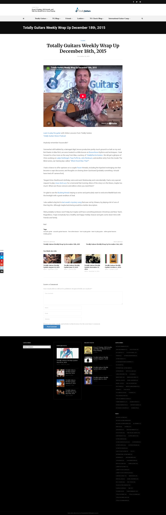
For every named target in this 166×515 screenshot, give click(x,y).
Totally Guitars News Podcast (54, 136)
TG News (83, 40)
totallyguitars (121, 494)
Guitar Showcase (133, 445)
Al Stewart (137, 423)
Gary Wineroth (121, 435)
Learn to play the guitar (52, 133)
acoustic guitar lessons (60, 231)
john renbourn (132, 460)
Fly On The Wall (132, 352)
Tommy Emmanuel (121, 401)
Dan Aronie (120, 429)
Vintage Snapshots (122, 404)
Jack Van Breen (131, 457)
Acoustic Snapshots (122, 346)
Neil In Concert (131, 383)
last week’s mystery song (71, 202)
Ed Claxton (120, 352)
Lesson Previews (121, 374)
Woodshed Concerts (122, 408)
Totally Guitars (40, 18)
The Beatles (120, 491)
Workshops (135, 408)
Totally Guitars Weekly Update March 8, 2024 (71, 371)
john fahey (120, 460)
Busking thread (63, 193)
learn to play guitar (97, 231)
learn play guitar (122, 466)
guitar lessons (121, 439)
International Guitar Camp (119, 18)
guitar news (136, 442)
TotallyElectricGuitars (95, 155)
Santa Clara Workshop (132, 386)
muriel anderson (132, 479)
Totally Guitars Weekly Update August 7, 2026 (100, 358)
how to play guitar (85, 231)
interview (119, 457)
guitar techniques (122, 448)
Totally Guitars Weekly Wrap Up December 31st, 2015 (104, 244)
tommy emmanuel (132, 491)
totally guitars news (122, 500)
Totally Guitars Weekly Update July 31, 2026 (100, 368)
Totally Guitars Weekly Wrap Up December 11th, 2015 (61, 244)
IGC (132, 451)
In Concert (119, 364)
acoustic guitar (47, 231)
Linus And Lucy (61, 183)
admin (45, 269)
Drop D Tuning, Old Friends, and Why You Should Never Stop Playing (43, 10)
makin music (133, 475)
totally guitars (47, 234)
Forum (79, 168)
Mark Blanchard (132, 377)
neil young (131, 482)
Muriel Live (120, 383)
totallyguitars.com (122, 497)
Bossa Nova (93, 152)
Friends (68, 18)
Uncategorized (134, 401)
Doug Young (134, 349)
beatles (119, 426)
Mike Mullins (120, 380)
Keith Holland (131, 371)
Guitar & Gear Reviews (130, 355)
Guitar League (121, 358)
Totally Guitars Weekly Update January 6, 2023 (71, 381)
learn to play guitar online (124, 472)
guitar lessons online (123, 442)
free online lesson (73, 231)
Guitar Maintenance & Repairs (124, 361)
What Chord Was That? (79, 161)
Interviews (120, 371)
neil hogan (120, 482)
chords (127, 426)
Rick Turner (119, 386)
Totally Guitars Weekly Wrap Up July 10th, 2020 (71, 391)
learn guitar (133, 463)
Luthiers (80, 18)
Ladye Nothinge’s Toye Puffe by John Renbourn (75, 158)
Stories (118, 389)
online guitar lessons (110, 231)
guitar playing (121, 445)
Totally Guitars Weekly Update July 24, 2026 (100, 378)
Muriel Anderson (132, 380)
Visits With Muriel (135, 404)
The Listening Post (122, 395)
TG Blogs (55, 18)
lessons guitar (121, 475)
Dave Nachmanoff (121, 349)
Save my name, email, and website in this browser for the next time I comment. (72, 324)
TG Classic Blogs (96, 18)
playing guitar (121, 488)
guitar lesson (133, 435)
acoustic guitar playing (123, 423)
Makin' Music (120, 377)
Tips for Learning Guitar (123, 398)
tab (130, 488)
